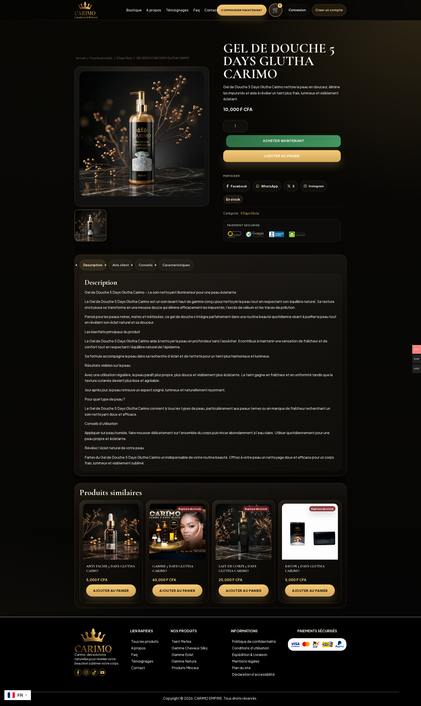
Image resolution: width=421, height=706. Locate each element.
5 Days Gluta (124, 58)
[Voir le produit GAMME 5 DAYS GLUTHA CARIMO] (177, 532)
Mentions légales (245, 661)
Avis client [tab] (120, 265)
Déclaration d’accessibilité (253, 674)
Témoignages (177, 10)
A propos (153, 10)
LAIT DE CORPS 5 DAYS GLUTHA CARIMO (237, 568)
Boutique (134, 10)
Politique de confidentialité (254, 641)
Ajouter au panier (282, 156)
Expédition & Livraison (249, 654)
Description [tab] (92, 265)
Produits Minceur (185, 667)
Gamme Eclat (182, 654)
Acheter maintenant (283, 141)
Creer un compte (329, 10)
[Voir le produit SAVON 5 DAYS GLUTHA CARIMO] (310, 532)
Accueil (81, 58)
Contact (211, 10)
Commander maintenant (241, 10)
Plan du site (241, 667)
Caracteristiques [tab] (176, 265)
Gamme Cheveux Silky (190, 648)
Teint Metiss (181, 641)
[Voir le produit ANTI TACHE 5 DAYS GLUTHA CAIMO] (111, 532)
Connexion (297, 10)
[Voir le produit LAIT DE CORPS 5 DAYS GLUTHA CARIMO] (244, 532)
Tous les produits (101, 58)
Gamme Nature (184, 661)
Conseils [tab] (146, 265)
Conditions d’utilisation (250, 648)
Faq (196, 10)
